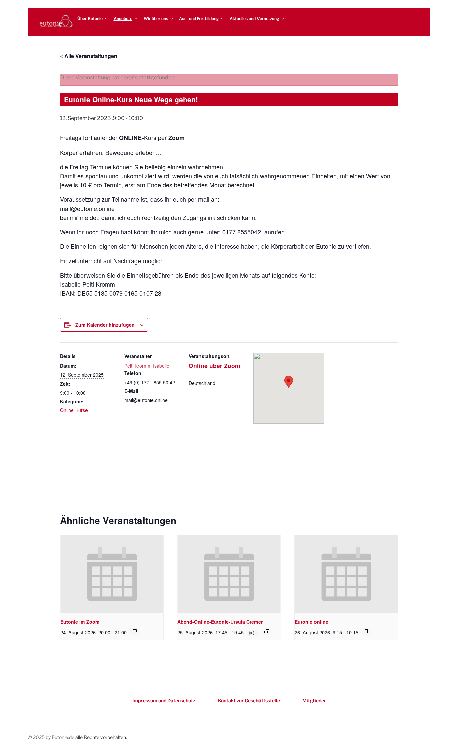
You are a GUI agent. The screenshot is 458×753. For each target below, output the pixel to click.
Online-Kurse (74, 410)
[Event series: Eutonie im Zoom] (134, 631)
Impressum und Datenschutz (163, 700)
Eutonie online (311, 621)
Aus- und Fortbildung (199, 18)
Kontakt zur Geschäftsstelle (249, 700)
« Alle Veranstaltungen (88, 56)
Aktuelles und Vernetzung (254, 18)
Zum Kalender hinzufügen (105, 324)
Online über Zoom (214, 365)
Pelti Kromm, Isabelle (146, 365)
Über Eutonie (90, 18)
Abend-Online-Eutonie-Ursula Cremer (220, 621)
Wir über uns (156, 18)
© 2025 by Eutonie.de (51, 737)
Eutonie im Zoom (79, 621)
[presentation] (111, 573)
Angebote (123, 18)
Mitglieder (314, 700)
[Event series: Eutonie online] (366, 631)
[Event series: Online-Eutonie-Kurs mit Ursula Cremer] (266, 631)
